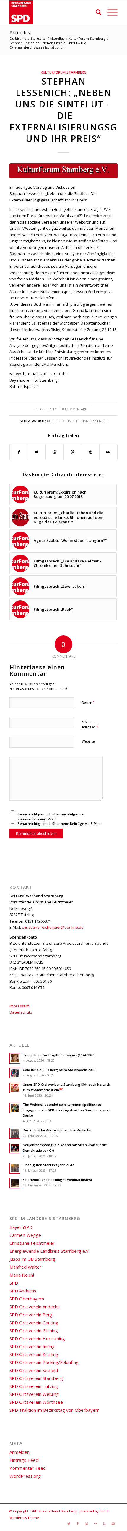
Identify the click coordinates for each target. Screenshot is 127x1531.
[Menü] (109, 12)
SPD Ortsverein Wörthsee (36, 1402)
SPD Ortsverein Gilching (33, 1330)
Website (88, 741)
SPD (13, 1283)
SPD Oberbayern (26, 1299)
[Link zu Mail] (113, 1523)
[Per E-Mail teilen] (108, 452)
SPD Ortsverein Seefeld (33, 1370)
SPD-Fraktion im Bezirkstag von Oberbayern (54, 1410)
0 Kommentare (74, 409)
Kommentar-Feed (27, 1468)
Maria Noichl (21, 1275)
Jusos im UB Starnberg (32, 1259)
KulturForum (59, 420)
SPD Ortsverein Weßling (34, 1394)
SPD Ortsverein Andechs (34, 1307)
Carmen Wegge (25, 1235)
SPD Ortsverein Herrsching (37, 1338)
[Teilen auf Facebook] (19, 452)
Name (88, 702)
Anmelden (19, 1452)
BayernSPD (20, 1227)
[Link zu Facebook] (77, 1523)
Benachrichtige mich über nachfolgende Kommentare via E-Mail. (51, 816)
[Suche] (95, 12)
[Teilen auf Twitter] (37, 452)
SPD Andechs (22, 1291)
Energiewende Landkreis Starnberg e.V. (49, 1251)
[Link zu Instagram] (86, 1523)
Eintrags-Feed (23, 1460)
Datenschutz (20, 1012)
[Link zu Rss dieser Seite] (104, 1523)
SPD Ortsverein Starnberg (36, 1378)
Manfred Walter (25, 1267)
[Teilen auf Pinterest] (73, 452)
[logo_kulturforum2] (63, 170)
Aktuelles (19, 32)
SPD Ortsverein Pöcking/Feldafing (44, 1362)
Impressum (19, 1006)
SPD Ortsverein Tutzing (33, 1386)
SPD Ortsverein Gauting (33, 1322)
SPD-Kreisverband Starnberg (53, 1511)
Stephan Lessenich (90, 420)
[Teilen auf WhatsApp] (55, 452)
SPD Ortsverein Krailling (33, 1354)
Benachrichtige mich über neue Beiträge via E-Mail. (59, 823)
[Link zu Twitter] (68, 1523)
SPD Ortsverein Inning (32, 1346)
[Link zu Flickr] (95, 1523)
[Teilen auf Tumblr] (91, 452)
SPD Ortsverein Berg (31, 1315)
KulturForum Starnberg (64, 72)
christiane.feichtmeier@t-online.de (53, 927)
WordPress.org (25, 1476)
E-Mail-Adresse (90, 724)
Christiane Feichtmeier (32, 1243)
